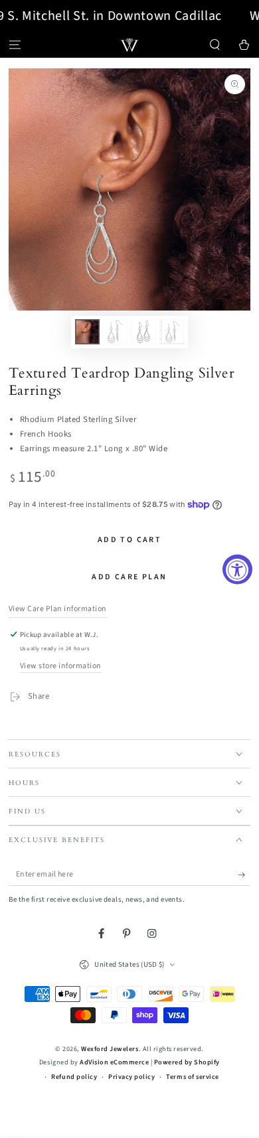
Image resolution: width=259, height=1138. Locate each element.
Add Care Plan (129, 577)
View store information (61, 666)
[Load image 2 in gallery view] (115, 331)
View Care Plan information (58, 608)
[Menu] (14, 44)
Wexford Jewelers (109, 1049)
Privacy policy (131, 1077)
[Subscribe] (244, 874)
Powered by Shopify (187, 1062)
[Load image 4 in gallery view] (171, 331)
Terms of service (192, 1077)
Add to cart (129, 539)
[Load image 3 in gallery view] (143, 331)
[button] (215, 44)
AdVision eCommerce (114, 1062)
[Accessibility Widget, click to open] (237, 569)
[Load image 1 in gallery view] (87, 331)
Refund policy (74, 1077)
